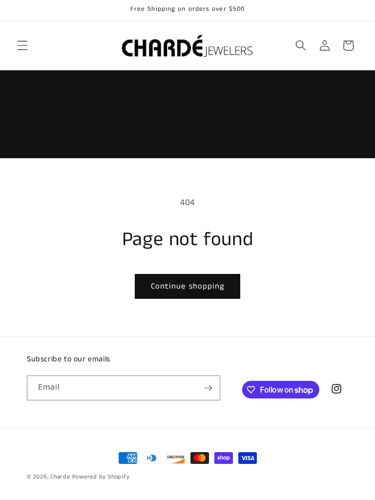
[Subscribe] (208, 388)
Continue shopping (188, 286)
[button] (22, 45)
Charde (61, 477)
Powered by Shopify (101, 477)
